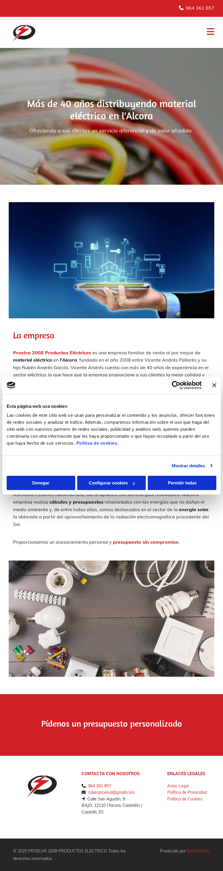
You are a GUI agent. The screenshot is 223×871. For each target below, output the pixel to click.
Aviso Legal (178, 786)
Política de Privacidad (187, 792)
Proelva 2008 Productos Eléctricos (52, 352)
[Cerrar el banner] (214, 385)
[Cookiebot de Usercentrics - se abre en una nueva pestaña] (176, 385)
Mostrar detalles (188, 465)
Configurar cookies (108, 482)
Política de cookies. (97, 443)
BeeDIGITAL (198, 851)
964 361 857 (200, 8)
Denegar (40, 482)
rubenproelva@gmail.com (111, 792)
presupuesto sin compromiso (146, 542)
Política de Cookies (184, 799)
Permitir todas (182, 482)
